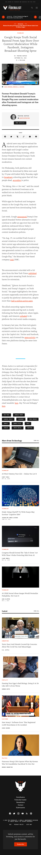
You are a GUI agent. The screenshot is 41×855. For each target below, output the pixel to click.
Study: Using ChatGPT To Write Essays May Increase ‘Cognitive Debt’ (18, 513)
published (32, 273)
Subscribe (20, 844)
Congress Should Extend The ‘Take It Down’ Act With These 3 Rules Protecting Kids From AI (20, 554)
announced (22, 217)
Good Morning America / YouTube (14, 86)
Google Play (17, 423)
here (16, 403)
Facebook (21, 419)
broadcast (8, 177)
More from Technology (12, 440)
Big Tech (6, 415)
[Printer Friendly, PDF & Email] (36, 136)
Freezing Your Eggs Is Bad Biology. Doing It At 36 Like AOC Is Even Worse (20, 684)
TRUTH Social (18, 428)
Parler (6, 428)
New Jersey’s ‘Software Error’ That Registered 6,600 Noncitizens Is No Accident (18, 723)
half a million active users (22, 301)
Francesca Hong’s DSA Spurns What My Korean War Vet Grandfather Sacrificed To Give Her (20, 762)
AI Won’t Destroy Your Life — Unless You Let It (19, 474)
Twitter (29, 428)
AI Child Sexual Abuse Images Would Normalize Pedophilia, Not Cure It (20, 594)
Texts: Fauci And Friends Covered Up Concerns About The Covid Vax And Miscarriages (19, 645)
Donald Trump (19, 415)
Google (6, 423)
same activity (30, 337)
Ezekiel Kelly (8, 419)
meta (28, 423)
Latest (4, 611)
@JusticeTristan (25, 118)
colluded (23, 316)
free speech (33, 419)
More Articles (20, 123)
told (12, 259)
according (17, 180)
